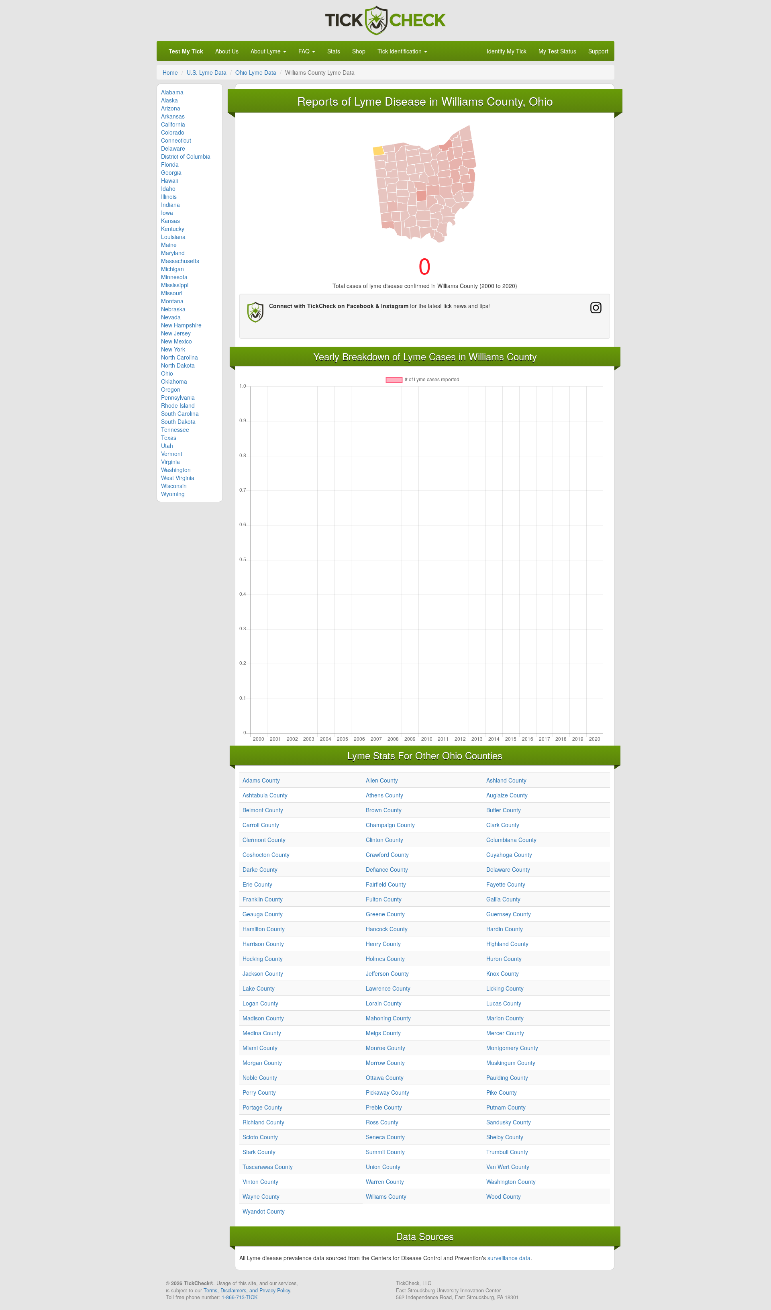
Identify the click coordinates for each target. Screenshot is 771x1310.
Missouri (171, 293)
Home (170, 72)
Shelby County (504, 1137)
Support (598, 51)
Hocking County (263, 958)
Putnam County (506, 1107)
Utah (167, 445)
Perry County (259, 1092)
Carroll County (261, 825)
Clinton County (384, 840)
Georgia (171, 172)
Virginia (170, 462)
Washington (176, 470)
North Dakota (178, 365)
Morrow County (385, 1063)
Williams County (386, 1196)
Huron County (504, 958)
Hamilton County (264, 929)
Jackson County (263, 973)
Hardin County (504, 929)
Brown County (384, 810)
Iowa (167, 212)
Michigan (172, 269)
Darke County (260, 869)
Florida (170, 164)
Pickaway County (387, 1092)
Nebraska (173, 309)
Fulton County (384, 899)
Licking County (505, 988)
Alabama (172, 92)
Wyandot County (264, 1211)
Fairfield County (386, 884)
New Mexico (176, 341)
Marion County (505, 1018)
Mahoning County (388, 1018)
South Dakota (178, 421)
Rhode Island (178, 405)
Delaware (173, 148)
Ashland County (506, 780)
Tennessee (175, 429)
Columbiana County (511, 840)
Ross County (382, 1122)
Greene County (385, 914)
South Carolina (180, 413)
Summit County (385, 1152)
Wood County (503, 1196)
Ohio (167, 373)
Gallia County (503, 899)
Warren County (385, 1181)
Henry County (383, 944)
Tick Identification (400, 51)
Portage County (262, 1107)
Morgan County (262, 1063)
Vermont (171, 454)
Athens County (384, 795)
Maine (169, 245)
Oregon (170, 389)
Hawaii (169, 180)
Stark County (259, 1152)
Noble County (260, 1077)
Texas (168, 437)
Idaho (168, 188)
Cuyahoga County (509, 854)
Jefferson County (387, 973)
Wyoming (173, 494)
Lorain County (384, 1003)
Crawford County (387, 854)
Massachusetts (180, 261)
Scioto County (260, 1137)
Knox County (502, 973)
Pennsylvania (178, 397)
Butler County (503, 810)
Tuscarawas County (268, 1167)
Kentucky (172, 229)
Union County (383, 1167)
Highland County (507, 944)
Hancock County (387, 929)
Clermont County (264, 840)
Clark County (502, 825)
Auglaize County (507, 795)
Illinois (169, 196)
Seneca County (385, 1137)
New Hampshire (181, 325)
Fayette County (505, 884)
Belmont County (263, 810)
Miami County (260, 1048)
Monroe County (385, 1048)
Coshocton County (266, 854)
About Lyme (266, 51)
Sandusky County (508, 1122)
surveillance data (508, 1258)
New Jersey (176, 333)
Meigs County (383, 1033)
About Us (227, 51)
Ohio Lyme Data (255, 72)
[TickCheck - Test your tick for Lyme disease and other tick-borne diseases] (385, 19)
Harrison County (263, 944)
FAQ (304, 51)
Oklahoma (174, 381)
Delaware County (508, 869)
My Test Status (557, 51)
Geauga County (263, 914)
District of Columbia (185, 156)
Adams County (261, 780)
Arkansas (173, 116)
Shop (358, 51)
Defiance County (387, 869)
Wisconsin (174, 486)
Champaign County (390, 825)
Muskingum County (510, 1063)
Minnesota (174, 277)
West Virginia (177, 478)
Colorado (172, 132)
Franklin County (263, 899)
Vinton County (260, 1181)
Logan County (260, 1003)
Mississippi (174, 285)
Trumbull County (507, 1152)
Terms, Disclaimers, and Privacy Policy (247, 1290)
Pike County (501, 1092)
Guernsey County (508, 914)
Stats (333, 51)
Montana (172, 301)
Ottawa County (385, 1077)
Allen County (382, 780)
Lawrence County (388, 988)
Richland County (263, 1122)
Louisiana (173, 237)
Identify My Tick (506, 51)
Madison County (263, 1018)
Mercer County (505, 1033)
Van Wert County (507, 1167)
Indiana (170, 204)
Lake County (259, 988)
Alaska (169, 100)
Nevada (171, 317)
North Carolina (179, 357)
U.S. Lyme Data (206, 72)
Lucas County (503, 1003)
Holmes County (385, 958)
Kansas (170, 221)
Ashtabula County (265, 795)
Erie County (257, 884)
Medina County (262, 1033)
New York (173, 349)
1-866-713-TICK (239, 1297)
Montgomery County (512, 1048)
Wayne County (261, 1196)
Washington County (511, 1181)
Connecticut (176, 140)
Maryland (173, 253)
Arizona (170, 108)
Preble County (384, 1107)
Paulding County (507, 1077)
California (173, 124)
